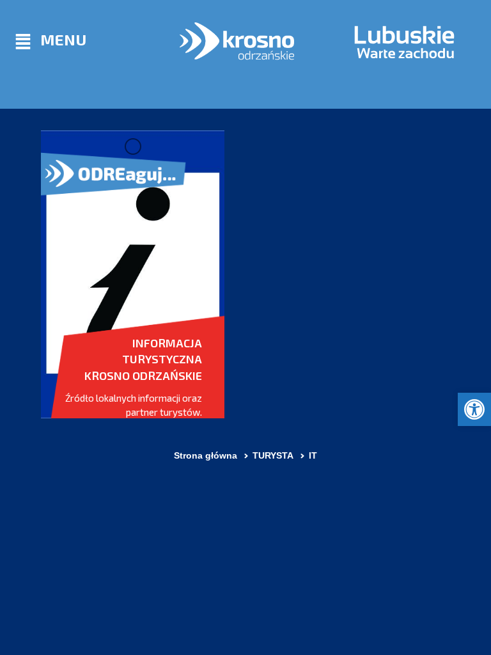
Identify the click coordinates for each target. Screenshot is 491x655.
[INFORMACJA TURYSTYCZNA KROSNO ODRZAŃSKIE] (132, 274)
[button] (474, 409)
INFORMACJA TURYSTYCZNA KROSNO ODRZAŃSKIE (143, 359)
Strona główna (205, 455)
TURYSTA (273, 455)
